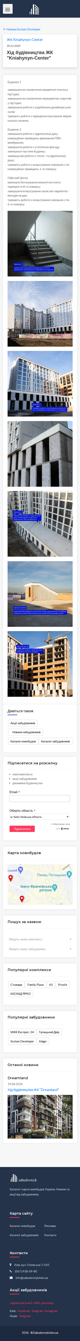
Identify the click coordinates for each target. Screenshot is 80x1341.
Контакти (50, 1235)
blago (43, 1041)
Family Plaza (35, 984)
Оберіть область (22, 810)
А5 (51, 984)
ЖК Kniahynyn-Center (25, 39)
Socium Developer (22, 1041)
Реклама (50, 1226)
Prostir (62, 984)
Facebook (23, 1311)
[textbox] (40, 939)
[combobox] (40, 939)
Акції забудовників (22, 723)
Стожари (16, 984)
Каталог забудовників (55, 741)
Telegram (37, 1311)
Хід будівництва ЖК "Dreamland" (33, 1089)
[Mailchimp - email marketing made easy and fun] (62, 828)
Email (15, 792)
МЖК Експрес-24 (22, 1032)
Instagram (50, 1311)
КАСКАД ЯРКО (20, 993)
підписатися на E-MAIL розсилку (32, 1303)
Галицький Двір (49, 1032)
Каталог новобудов (23, 741)
